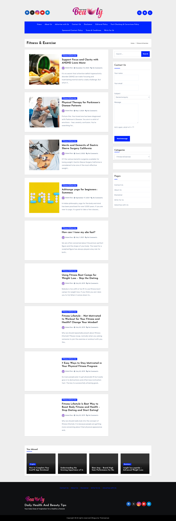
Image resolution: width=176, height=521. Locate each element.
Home (39, 24)
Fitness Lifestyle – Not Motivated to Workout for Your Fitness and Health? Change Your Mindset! (81, 319)
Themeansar (104, 518)
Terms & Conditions (93, 30)
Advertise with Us (62, 24)
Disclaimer (88, 24)
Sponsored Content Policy (72, 30)
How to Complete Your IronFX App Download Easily (39, 470)
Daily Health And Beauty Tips (45, 505)
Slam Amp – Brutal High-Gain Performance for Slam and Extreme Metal (104, 470)
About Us (48, 24)
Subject (117, 94)
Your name (118, 73)
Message (117, 102)
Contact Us (76, 24)
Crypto (32, 464)
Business (127, 464)
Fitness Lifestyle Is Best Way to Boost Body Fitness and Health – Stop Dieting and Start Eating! (81, 407)
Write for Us (109, 30)
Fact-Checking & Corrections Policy (125, 24)
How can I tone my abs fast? (78, 232)
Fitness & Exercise (69, 55)
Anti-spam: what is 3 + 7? (124, 127)
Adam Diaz (69, 68)
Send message (122, 139)
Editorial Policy (101, 24)
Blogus (94, 518)
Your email (118, 83)
